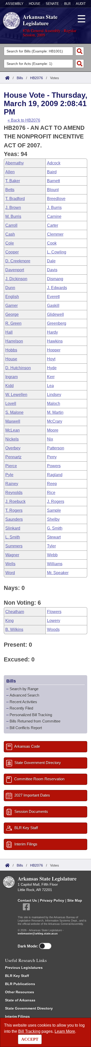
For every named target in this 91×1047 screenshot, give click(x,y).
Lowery (53, 620)
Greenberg (56, 323)
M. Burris (13, 216)
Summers (13, 546)
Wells (10, 564)
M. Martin (55, 412)
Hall (9, 332)
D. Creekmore (17, 261)
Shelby (53, 519)
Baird (52, 172)
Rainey (11, 484)
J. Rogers (55, 501)
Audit (81, 4)
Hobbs (11, 350)
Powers (54, 466)
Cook (52, 243)
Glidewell (55, 314)
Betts (9, 190)
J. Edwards (57, 288)
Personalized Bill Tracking (31, 715)
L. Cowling (56, 252)
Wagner (12, 555)
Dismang (55, 279)
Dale (51, 261)
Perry (52, 457)
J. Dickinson (16, 279)
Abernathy (14, 163)
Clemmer (55, 234)
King (9, 620)
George (12, 314)
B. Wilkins (14, 629)
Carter (52, 225)
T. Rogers (13, 510)
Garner (11, 305)
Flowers (54, 612)
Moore (52, 430)
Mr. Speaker (58, 573)
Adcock (53, 163)
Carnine (54, 216)
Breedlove (56, 198)
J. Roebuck (15, 501)
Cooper (12, 252)
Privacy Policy (52, 900)
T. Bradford (15, 198)
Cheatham (14, 612)
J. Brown (13, 207)
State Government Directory (29, 1008)
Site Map (74, 900)
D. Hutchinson (18, 368)
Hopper (53, 350)
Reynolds (13, 492)
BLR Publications (20, 984)
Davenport (14, 270)
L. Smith (12, 537)
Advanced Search (24, 695)
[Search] (79, 51)
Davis (52, 270)
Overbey (12, 448)
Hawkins (55, 341)
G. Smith (54, 528)
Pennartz (13, 457)
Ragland (54, 475)
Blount (53, 190)
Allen (10, 172)
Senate (52, 4)
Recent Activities (23, 702)
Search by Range (24, 689)
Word (10, 573)
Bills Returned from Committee (35, 721)
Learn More (65, 1031)
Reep (52, 484)
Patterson (55, 448)
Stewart (54, 537)
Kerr (51, 377)
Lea (50, 386)
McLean (12, 430)
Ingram (11, 377)
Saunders (14, 519)
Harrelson (14, 341)
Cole (9, 243)
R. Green (13, 323)
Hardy (52, 332)
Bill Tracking (29, 1031)
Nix (50, 439)
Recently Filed (21, 708)
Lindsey (54, 394)
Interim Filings (17, 1016)
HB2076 (36, 78)
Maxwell (12, 421)
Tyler (51, 546)
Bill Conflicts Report (26, 728)
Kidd (9, 386)
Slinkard (12, 528)
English (12, 296)
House (34, 4)
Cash (10, 234)
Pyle (9, 475)
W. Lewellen (16, 394)
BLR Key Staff (17, 976)
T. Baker (12, 181)
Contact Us (27, 900)
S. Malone (14, 412)
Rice (51, 492)
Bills (20, 78)
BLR (67, 4)
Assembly (15, 4)
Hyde (52, 368)
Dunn (10, 288)
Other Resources (19, 992)
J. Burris (54, 207)
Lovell (10, 403)
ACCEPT (29, 1039)
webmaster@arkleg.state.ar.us (38, 933)
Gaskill (53, 305)
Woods (53, 629)
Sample (54, 510)
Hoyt (51, 359)
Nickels (12, 439)
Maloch (53, 403)
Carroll (11, 225)
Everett (53, 296)
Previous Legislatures (24, 968)
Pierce (11, 466)
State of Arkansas (20, 1000)
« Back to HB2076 (24, 120)
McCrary (54, 421)
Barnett (53, 181)
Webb (52, 555)
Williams (54, 564)
